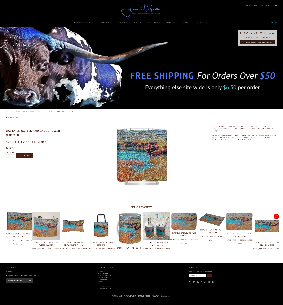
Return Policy (103, 279)
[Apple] (213, 282)
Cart (273, 22)
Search (261, 5)
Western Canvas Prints (84, 22)
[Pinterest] (201, 282)
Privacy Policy (103, 277)
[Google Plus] (205, 282)
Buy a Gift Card (251, 5)
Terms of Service (104, 275)
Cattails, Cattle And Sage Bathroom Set (156, 243)
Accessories (153, 22)
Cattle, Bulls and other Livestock (26, 142)
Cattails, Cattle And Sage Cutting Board (212, 231)
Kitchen (137, 22)
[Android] (209, 282)
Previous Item (13, 118)
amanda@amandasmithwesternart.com (21, 275)
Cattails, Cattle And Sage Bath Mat (184, 234)
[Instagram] (198, 282)
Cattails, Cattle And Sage (32, 111)
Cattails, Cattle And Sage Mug (129, 249)
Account (271, 5)
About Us (101, 282)
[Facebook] (190, 282)
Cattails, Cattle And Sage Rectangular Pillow (73, 243)
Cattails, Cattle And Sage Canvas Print (18, 235)
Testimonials (103, 286)
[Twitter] (194, 282)
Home (8, 111)
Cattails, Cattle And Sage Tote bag (101, 243)
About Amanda (199, 22)
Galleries (17, 111)
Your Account (103, 273)
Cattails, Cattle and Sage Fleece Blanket (46, 243)
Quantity (10, 153)
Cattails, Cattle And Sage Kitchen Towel (239, 234)
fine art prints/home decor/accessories (257, 42)
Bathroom (122, 22)
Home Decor (106, 22)
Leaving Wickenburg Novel (176, 22)
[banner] (141, 10)
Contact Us (102, 284)
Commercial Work (104, 288)
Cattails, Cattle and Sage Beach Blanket (267, 243)
